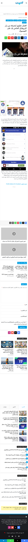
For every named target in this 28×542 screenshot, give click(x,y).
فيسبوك (24, 22)
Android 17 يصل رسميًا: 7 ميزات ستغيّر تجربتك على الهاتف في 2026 (21, 367)
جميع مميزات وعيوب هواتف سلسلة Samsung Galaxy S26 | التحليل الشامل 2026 (11, 438)
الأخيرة (23, 407)
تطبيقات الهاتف (9, 20)
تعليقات (4, 407)
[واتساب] (15, 223)
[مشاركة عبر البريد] (13, 223)
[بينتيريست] (18, 223)
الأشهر (14, 407)
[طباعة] (10, 223)
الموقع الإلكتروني (24, 316)
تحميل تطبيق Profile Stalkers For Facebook (16, 184)
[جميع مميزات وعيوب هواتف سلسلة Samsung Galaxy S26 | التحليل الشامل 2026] (23, 439)
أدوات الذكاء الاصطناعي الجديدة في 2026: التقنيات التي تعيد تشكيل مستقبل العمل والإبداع (10, 413)
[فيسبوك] (26, 223)
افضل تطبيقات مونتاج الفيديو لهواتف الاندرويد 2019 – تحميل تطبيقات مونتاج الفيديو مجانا (21, 267)
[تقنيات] (19, 3)
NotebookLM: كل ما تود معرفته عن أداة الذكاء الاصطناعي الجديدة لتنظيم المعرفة (10, 419)
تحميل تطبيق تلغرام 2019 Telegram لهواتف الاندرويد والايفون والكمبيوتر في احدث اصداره (7, 268)
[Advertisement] (13, 9)
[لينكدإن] (21, 223)
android (20, 17)
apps (20, 20)
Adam (24, 34)
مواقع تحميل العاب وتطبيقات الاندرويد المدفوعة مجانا (16, 455)
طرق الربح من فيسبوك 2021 (7, 274)
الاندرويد (15, 20)
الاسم (25, 304)
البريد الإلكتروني (23, 310)
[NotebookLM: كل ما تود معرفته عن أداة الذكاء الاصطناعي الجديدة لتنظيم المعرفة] (7, 344)
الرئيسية (24, 17)
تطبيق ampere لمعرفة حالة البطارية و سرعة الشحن (16, 458)
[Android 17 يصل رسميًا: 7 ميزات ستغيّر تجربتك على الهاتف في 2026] (21, 360)
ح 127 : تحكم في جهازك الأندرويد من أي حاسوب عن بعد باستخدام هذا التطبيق (21, 276)
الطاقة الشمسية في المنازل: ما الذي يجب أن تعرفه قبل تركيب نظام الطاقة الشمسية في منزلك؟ (10, 432)
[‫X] (23, 223)
